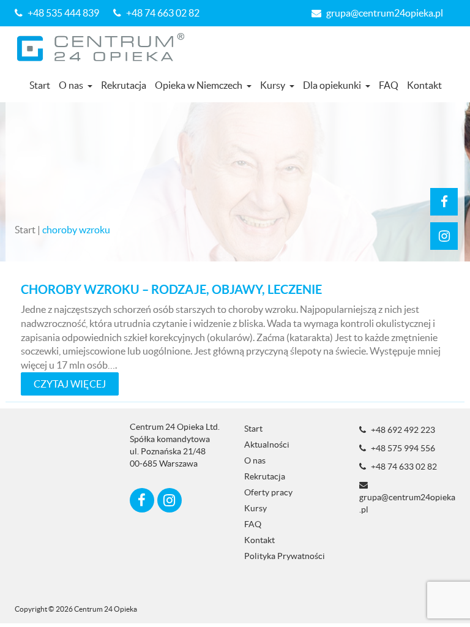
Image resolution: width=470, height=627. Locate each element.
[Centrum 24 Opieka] (105, 47)
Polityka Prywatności (284, 556)
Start (39, 85)
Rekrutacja (123, 85)
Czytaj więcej (70, 383)
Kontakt (424, 85)
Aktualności (266, 444)
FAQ (388, 85)
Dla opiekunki (332, 85)
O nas (71, 85)
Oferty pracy (268, 492)
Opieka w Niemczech (198, 85)
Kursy (272, 85)
